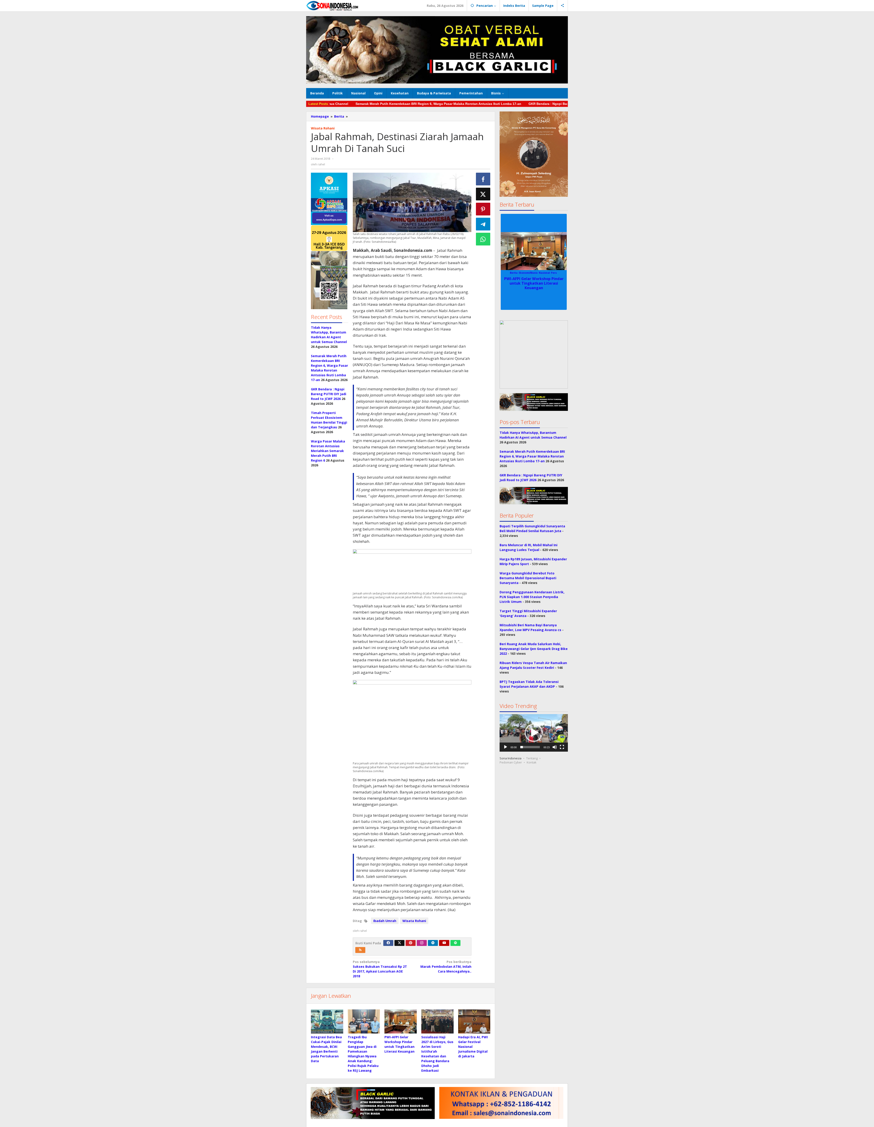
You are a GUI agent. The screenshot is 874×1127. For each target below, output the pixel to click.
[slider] (530, 747)
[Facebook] (388, 943)
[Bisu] (554, 747)
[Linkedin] (433, 943)
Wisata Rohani (323, 128)
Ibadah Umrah (384, 921)
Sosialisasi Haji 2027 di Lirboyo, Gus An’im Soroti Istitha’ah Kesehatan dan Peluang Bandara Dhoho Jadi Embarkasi (534, 285)
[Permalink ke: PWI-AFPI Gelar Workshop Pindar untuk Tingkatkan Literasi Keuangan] (400, 1021)
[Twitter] (399, 943)
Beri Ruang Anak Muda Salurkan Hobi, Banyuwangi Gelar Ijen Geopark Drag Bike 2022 (534, 649)
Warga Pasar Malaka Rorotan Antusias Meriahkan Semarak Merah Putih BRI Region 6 (328, 450)
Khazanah (546, 272)
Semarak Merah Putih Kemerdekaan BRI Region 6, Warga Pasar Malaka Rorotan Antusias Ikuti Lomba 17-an (365, 104)
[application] (534, 733)
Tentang (532, 758)
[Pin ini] (483, 209)
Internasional (530, 272)
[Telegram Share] (483, 224)
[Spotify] (455, 943)
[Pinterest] (411, 943)
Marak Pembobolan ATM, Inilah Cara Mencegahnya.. (445, 966)
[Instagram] (422, 943)
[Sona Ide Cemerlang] (332, 5)
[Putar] (505, 747)
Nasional (558, 272)
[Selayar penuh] (562, 747)
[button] (329, 241)
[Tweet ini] (483, 194)
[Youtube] (444, 943)
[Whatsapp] (483, 239)
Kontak (531, 762)
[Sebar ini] (483, 179)
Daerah (515, 272)
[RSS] (360, 950)
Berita (506, 272)
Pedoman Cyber (511, 762)
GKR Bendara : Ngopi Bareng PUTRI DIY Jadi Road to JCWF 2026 (506, 104)
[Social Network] (562, 5)
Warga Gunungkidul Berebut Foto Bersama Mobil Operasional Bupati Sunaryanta (528, 578)
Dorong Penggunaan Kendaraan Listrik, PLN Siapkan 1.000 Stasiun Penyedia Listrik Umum (532, 597)
